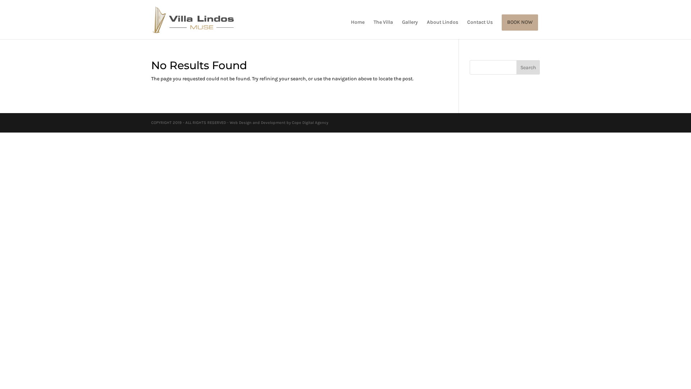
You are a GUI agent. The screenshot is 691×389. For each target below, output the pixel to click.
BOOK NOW (520, 22)
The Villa (383, 22)
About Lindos (442, 22)
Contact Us (480, 22)
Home (358, 22)
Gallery (410, 22)
